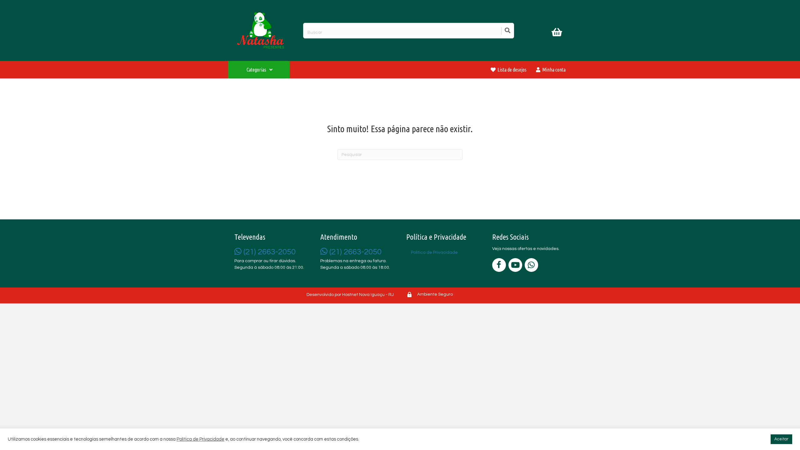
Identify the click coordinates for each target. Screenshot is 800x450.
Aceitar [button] (781, 439)
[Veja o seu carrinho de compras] (558, 33)
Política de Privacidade (200, 439)
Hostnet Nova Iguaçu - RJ (368, 294)
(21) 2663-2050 (269, 252)
